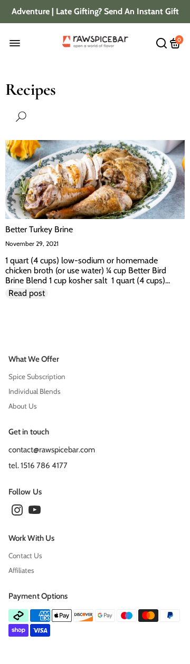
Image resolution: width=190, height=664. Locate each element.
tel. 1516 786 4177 (38, 465)
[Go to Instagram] (17, 512)
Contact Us (25, 555)
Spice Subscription (36, 376)
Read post (26, 293)
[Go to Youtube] (34, 512)
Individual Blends (34, 391)
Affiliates (21, 570)
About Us (22, 406)
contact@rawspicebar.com (51, 449)
